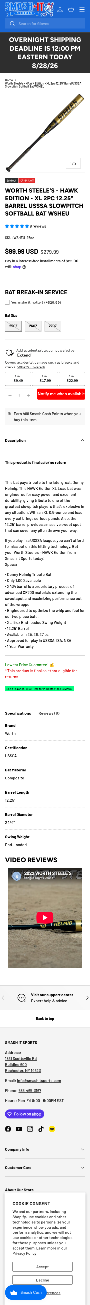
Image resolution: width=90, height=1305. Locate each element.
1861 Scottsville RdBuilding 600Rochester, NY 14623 (23, 1064)
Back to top (45, 1018)
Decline (42, 1279)
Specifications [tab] (18, 713)
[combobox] (45, 23)
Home (9, 80)
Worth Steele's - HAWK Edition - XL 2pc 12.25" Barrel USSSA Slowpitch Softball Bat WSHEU (43, 85)
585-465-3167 (29, 1090)
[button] (17, 226)
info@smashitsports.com (39, 1080)
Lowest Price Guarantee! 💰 (29, 664)
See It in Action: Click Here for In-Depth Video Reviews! (39, 688)
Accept (42, 1266)
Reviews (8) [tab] (49, 713)
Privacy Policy (24, 1253)
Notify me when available (61, 394)
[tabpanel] (45, 785)
